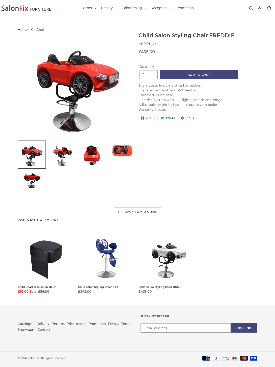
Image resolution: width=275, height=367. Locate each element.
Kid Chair (37, 30)
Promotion (97, 324)
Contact (44, 330)
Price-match (77, 324)
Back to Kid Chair (140, 212)
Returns (58, 324)
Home (23, 30)
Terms (126, 324)
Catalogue (26, 324)
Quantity (147, 67)
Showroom (26, 330)
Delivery (43, 324)
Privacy (113, 324)
